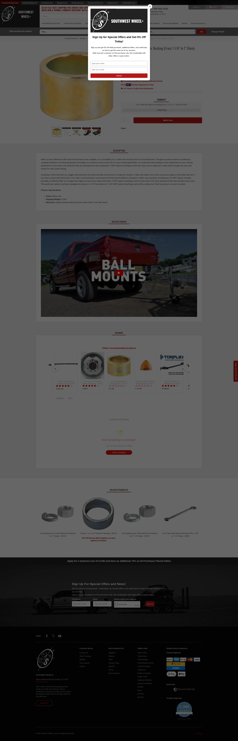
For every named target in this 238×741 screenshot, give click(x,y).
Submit (119, 76)
